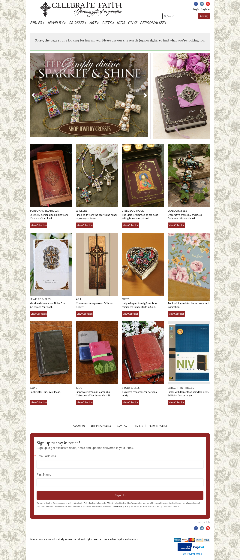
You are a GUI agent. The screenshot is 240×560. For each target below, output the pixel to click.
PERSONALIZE (152, 22)
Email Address (46, 456)
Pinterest (208, 4)
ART (92, 22)
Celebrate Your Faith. (47, 539)
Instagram (202, 4)
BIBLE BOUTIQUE (133, 210)
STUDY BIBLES (131, 387)
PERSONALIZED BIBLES (44, 210)
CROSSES (76, 22)
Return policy (158, 425)
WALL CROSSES (177, 210)
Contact (123, 425)
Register (205, 9)
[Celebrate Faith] (80, 15)
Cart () (204, 16)
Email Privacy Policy (121, 506)
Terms (139, 425)
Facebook (196, 4)
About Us (79, 425)
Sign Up (120, 495)
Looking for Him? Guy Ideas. (45, 391)
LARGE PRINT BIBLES (181, 387)
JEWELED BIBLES (40, 299)
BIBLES (36, 22)
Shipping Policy (101, 425)
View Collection (39, 225)
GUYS (132, 22)
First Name (44, 474)
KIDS (121, 22)
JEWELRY (55, 22)
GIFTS (106, 22)
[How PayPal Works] (192, 550)
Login (196, 9)
